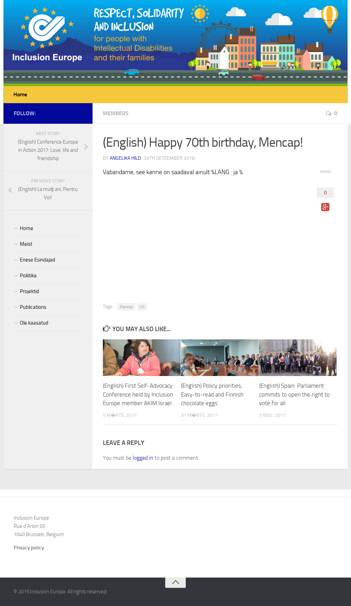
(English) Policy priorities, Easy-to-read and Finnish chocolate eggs (212, 394)
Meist (26, 244)
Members (116, 113)
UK (142, 306)
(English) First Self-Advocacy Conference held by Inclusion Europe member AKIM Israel (138, 394)
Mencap (126, 306)
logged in (143, 457)
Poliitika (28, 275)
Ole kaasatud (34, 323)
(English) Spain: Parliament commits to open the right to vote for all (294, 394)
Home (20, 94)
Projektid (29, 291)
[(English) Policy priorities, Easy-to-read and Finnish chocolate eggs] (220, 357)
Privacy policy (29, 548)
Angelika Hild (125, 158)
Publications (33, 307)
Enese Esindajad (37, 260)
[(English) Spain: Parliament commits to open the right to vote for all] (298, 357)
